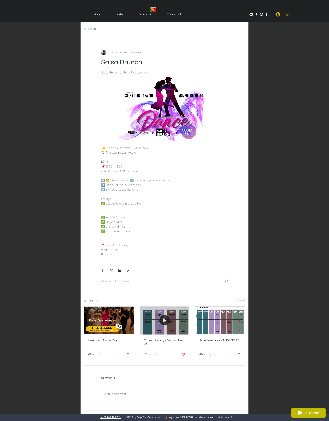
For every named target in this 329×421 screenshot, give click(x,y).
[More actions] (226, 52)
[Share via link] (128, 270)
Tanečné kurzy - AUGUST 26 (219, 340)
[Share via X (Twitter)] (111, 270)
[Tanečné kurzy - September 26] (164, 320)
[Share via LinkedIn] (119, 270)
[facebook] (266, 14)
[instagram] (261, 14)
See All (241, 300)
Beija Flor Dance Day (103, 340)
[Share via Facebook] (102, 270)
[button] (169, 14)
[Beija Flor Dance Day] (109, 320)
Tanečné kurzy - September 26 (163, 342)
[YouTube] (251, 14)
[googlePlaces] (256, 14)
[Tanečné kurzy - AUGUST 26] (220, 320)
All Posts (90, 28)
